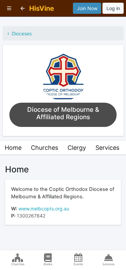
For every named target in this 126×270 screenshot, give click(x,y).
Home (13, 147)
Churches (44, 147)
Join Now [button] (87, 8)
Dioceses (20, 33)
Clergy (77, 147)
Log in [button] (113, 8)
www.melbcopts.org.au (43, 208)
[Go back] (22, 8)
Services (107, 147)
